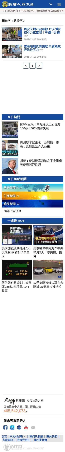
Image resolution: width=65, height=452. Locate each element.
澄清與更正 (23, 439)
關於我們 (51, 436)
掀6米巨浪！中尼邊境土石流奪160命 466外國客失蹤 (33, 10)
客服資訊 (7, 439)
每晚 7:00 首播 (13, 210)
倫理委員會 (40, 439)
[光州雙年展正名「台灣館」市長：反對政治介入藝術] (10, 148)
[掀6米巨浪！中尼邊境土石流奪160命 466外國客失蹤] (10, 130)
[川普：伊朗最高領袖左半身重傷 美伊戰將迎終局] (10, 166)
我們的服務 (36, 436)
